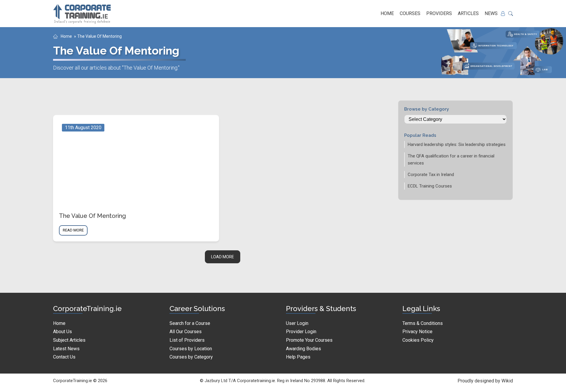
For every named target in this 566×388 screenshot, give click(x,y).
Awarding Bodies (303, 348)
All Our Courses (186, 331)
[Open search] (510, 13)
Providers (439, 13)
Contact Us (64, 357)
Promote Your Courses (309, 340)
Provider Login (301, 331)
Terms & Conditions (422, 323)
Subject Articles (69, 340)
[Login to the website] (503, 13)
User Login (297, 323)
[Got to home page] (82, 13)
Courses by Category (191, 357)
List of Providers (187, 340)
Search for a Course (190, 323)
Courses (410, 13)
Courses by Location (191, 348)
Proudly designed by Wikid (485, 381)
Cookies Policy (418, 340)
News (491, 13)
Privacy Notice (417, 331)
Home (387, 13)
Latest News (66, 348)
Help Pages (298, 357)
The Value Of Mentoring (99, 36)
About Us (62, 331)
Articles (468, 13)
